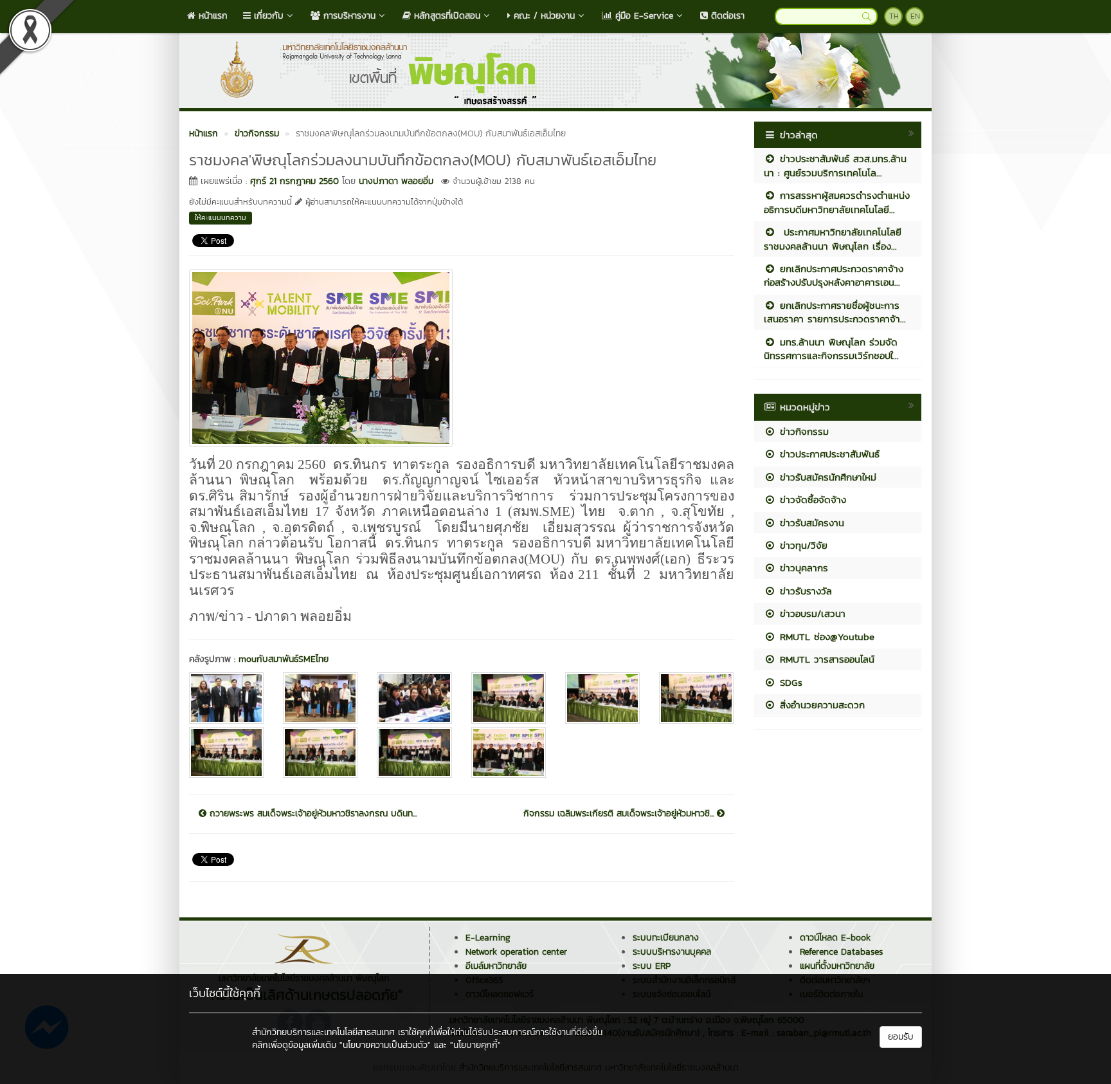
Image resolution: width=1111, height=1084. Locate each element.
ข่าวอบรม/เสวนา (810, 613)
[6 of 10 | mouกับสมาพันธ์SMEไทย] (696, 697)
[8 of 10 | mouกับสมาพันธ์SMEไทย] (320, 752)
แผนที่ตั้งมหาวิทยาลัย (837, 966)
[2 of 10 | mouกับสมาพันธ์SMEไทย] (320, 697)
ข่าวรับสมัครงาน (810, 522)
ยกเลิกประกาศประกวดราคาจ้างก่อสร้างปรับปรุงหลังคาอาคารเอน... (833, 275)
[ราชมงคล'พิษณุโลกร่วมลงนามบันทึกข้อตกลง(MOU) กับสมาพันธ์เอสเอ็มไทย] (321, 356)
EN (915, 16)
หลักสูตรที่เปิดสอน (445, 16)
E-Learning (487, 937)
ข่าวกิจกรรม (802, 431)
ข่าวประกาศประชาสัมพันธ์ (828, 453)
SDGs (789, 682)
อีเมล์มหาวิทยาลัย (496, 966)
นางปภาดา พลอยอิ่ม (396, 181)
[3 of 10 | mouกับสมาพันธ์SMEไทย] (414, 697)
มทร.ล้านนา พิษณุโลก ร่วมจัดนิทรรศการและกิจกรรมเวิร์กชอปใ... (831, 349)
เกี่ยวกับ (267, 16)
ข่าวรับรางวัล (804, 590)
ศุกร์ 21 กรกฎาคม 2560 (294, 181)
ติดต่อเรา (726, 16)
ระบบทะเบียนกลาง (666, 937)
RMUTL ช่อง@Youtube (825, 636)
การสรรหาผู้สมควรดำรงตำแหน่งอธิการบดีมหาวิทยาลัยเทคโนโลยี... (837, 202)
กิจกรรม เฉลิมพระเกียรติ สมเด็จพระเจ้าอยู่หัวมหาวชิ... (620, 813)
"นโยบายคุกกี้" (475, 1045)
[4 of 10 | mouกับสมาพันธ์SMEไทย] (508, 697)
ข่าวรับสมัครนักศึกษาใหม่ (826, 477)
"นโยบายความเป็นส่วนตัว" (385, 1045)
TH (894, 16)
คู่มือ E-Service (642, 16)
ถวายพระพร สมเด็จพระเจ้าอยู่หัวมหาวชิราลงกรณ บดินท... (311, 813)
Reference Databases (841, 952)
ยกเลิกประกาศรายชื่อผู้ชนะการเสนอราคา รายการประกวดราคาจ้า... (835, 312)
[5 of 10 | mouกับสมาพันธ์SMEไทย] (602, 697)
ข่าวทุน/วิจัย (801, 545)
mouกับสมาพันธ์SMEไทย (284, 659)
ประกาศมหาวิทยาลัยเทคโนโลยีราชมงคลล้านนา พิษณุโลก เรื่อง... (832, 239)
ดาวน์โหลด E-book (835, 937)
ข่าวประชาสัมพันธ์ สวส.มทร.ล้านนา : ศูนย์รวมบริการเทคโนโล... (835, 165)
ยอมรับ (901, 1036)
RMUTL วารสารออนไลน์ (825, 659)
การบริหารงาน (347, 16)
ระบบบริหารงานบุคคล (672, 952)
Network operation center (516, 952)
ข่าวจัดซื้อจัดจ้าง (811, 499)
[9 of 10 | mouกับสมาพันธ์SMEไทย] (414, 752)
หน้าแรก (211, 16)
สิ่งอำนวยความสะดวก (820, 704)
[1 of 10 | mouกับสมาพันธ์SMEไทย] (226, 697)
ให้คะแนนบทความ (220, 217)
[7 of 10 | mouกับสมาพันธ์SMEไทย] (226, 752)
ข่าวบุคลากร (802, 567)
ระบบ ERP (652, 966)
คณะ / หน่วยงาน (542, 16)
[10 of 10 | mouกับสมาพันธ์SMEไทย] (508, 752)
